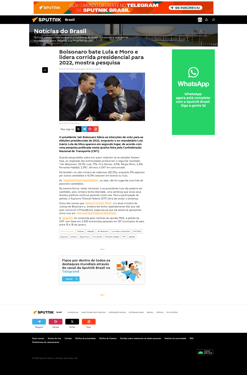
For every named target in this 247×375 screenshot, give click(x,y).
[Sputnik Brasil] (48, 23)
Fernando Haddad (112, 237)
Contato (68, 338)
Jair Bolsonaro (102, 231)
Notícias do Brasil (67, 231)
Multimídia (172, 312)
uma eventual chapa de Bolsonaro (96, 213)
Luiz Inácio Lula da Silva (121, 231)
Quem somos (38, 338)
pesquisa (67, 218)
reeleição (90, 231)
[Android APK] (205, 352)
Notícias (80, 231)
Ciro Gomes (97, 237)
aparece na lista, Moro (98, 203)
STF (123, 237)
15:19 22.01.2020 (66, 69)
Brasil (150, 312)
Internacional (136, 312)
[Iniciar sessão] (206, 20)
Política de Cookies (108, 338)
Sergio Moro (84, 237)
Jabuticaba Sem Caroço (93, 312)
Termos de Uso (54, 338)
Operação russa (117, 312)
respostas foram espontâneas (81, 180)
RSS (192, 338)
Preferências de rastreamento (45, 342)
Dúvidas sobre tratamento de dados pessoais (140, 338)
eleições (132, 237)
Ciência (160, 312)
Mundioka (73, 312)
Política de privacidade (85, 338)
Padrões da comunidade (175, 338)
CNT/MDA (137, 231)
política (73, 237)
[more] (45, 70)
